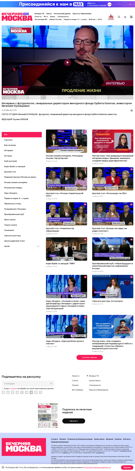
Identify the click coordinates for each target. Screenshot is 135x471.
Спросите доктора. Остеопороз (112, 286)
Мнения (75, 385)
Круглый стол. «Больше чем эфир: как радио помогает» (112, 214)
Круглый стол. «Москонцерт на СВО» (112, 178)
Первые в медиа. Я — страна (75, 19)
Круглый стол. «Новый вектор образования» (66, 214)
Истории (8, 156)
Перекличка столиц (12, 204)
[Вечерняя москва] (24, 447)
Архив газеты (94, 380)
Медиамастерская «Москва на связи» (20, 177)
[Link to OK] (12, 392)
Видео (52, 17)
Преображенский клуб (14, 214)
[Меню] (131, 17)
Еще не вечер (10, 145)
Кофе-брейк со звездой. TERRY (66, 249)
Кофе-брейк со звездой (14, 166)
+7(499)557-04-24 (125, 451)
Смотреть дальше (89, 357)
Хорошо (127, 467)
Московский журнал (62, 14)
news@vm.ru (100, 453)
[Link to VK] (8, 392)
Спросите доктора (12, 236)
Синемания (9, 230)
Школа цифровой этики (14, 241)
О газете (54, 439)
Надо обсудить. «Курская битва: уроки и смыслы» (66, 326)
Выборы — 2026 (95, 19)
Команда (118, 439)
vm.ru (119, 449)
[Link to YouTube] (22, 392)
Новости (38, 17)
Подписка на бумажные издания (79, 439)
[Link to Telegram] (26, 392)
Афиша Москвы (55, 19)
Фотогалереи (77, 390)
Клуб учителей (10, 161)
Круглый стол (10, 172)
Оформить (73, 421)
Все (5, 134)
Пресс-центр (10, 220)
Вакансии (109, 439)
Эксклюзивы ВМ (41, 19)
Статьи (75, 380)
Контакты (127, 439)
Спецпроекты (63, 17)
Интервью (8, 150)
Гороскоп (8, 140)
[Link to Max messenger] (3, 392)
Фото (46, 17)
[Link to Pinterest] (40, 392)
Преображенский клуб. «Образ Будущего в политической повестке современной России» (112, 249)
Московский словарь (13, 188)
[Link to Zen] (17, 392)
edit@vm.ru (66, 453)
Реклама (62, 439)
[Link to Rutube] (36, 392)
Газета (49, 14)
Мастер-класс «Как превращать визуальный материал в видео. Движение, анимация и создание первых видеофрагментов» (112, 141)
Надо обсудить (10, 193)
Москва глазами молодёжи (15, 182)
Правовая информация (60, 442)
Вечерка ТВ (39, 14)
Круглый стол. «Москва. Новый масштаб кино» (66, 178)
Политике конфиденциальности (97, 467)
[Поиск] (119, 17)
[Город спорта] (111, 17)
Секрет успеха (10, 225)
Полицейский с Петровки (15, 209)
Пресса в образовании (82, 14)
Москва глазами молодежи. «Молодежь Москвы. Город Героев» (66, 141)
